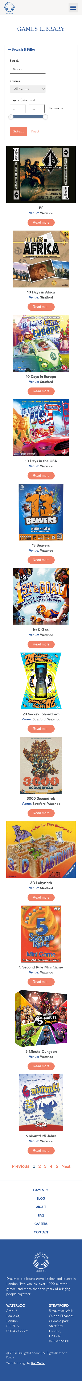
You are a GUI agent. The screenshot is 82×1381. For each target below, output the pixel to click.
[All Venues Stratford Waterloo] (27, 89)
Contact (41, 1232)
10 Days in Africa (41, 291)
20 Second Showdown (41, 713)
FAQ (41, 1215)
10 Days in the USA (41, 460)
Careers (41, 1224)
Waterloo (46, 213)
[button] (73, 7)
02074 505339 (17, 1331)
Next (65, 1166)
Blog (41, 1198)
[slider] (10, 116)
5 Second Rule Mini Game (41, 966)
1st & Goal (41, 629)
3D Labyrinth (41, 882)
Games (38, 1190)
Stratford (46, 297)
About (41, 1207)
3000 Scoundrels (41, 798)
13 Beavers (41, 545)
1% (41, 207)
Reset (35, 131)
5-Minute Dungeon (41, 1051)
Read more (41, 222)
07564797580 (59, 1341)
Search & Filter (23, 49)
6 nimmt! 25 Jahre (41, 1135)
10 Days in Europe (41, 376)
